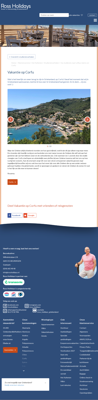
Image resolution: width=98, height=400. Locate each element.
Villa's (43, 328)
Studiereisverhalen (51, 63)
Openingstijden (86, 393)
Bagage (83, 374)
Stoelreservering (86, 381)
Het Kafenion (37, 63)
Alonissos (26, 332)
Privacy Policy (85, 347)
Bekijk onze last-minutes (14, 385)
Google (31, 215)
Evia (23, 366)
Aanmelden (8, 350)
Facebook (16, 215)
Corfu (11, 182)
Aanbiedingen (66, 332)
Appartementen (47, 324)
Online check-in (86, 377)
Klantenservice (24, 63)
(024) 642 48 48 (9, 268)
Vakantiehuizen (47, 332)
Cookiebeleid (85, 355)
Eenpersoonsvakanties (69, 343)
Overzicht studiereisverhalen (22, 57)
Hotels (44, 336)
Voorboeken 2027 (67, 351)
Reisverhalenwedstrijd (69, 366)
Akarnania (26, 328)
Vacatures (84, 389)
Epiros (24, 362)
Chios (24, 355)
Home (13, 63)
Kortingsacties (66, 347)
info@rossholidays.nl (11, 272)
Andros (25, 335)
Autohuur (64, 328)
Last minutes (65, 385)
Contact (83, 328)
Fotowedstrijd (66, 362)
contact (92, 15)
